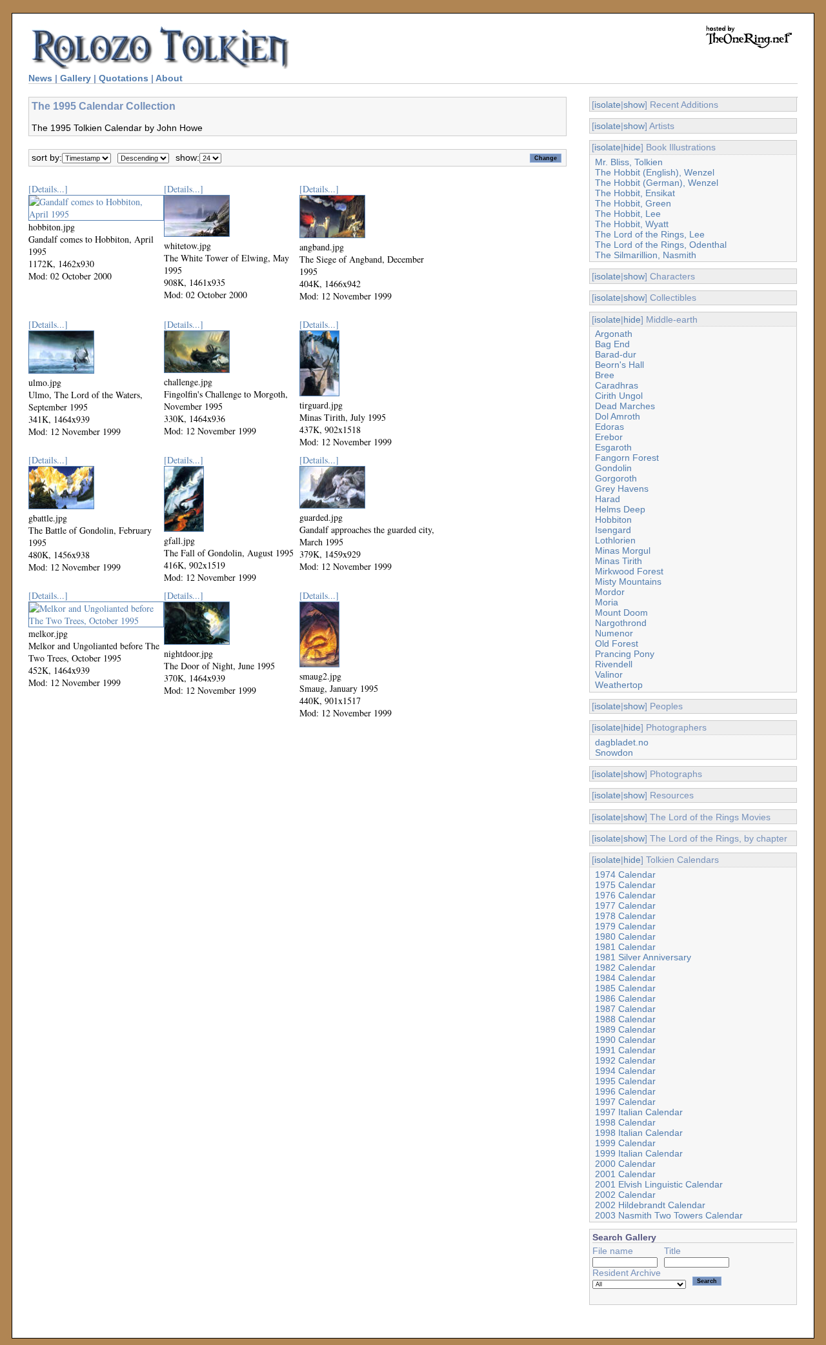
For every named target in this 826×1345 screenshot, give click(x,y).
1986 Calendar (625, 998)
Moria (606, 602)
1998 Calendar (625, 1122)
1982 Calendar (625, 967)
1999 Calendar (625, 1143)
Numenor (614, 633)
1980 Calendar (625, 936)
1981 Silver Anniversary (643, 957)
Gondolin (613, 468)
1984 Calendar (625, 978)
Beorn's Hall (619, 364)
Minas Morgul (622, 550)
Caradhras (616, 385)
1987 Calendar (625, 1009)
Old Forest (616, 643)
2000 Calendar (625, 1163)
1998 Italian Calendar (639, 1133)
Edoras (609, 426)
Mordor (610, 592)
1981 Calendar (625, 947)
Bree (604, 375)
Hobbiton (613, 519)
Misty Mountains (628, 581)
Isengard (613, 530)
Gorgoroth (616, 478)
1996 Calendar (625, 1091)
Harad (607, 499)
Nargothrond (621, 623)
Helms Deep (620, 509)
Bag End (612, 344)
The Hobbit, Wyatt (632, 224)
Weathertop (619, 685)
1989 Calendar (625, 1029)
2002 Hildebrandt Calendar (650, 1205)
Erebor (609, 437)
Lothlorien (615, 540)
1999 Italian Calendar (639, 1153)
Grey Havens (622, 488)
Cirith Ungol (619, 395)
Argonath (613, 334)
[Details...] (48, 189)
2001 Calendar (625, 1174)
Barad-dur (615, 354)
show (634, 104)
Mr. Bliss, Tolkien (629, 162)
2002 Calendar (625, 1194)
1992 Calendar (625, 1060)
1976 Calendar (625, 895)
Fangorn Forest (627, 457)
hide (632, 147)
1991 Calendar (625, 1050)
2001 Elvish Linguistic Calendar (659, 1184)
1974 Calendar (625, 874)
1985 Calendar (625, 988)
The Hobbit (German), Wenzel (656, 182)
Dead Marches (625, 406)
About (169, 78)
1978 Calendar (625, 916)
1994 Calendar (625, 1071)
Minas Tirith (618, 561)
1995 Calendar (625, 1081)
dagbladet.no (622, 742)
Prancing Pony (624, 654)
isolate (607, 104)
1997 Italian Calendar (639, 1112)
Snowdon (614, 752)
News (40, 78)
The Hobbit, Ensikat (635, 193)
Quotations (123, 78)
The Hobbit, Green (633, 203)
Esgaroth (613, 447)
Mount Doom (621, 612)
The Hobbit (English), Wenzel (654, 172)
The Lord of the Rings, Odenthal (661, 244)
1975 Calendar (625, 885)
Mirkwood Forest (629, 571)
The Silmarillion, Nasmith (645, 255)
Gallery (75, 78)
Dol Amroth (617, 416)
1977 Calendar (625, 905)
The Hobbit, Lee (628, 213)
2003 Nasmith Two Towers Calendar (669, 1215)
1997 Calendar (625, 1102)
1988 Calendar (625, 1019)
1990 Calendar (625, 1040)
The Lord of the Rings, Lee (650, 234)
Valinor (609, 674)
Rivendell (613, 664)
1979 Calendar (625, 926)
